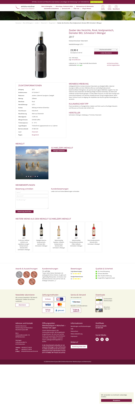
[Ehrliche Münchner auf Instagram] (102, 339)
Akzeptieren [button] (116, 400)
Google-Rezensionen (77, 276)
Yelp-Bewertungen (76, 271)
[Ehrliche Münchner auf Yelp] (107, 339)
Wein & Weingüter (28, 23)
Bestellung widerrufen (79, 346)
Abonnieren (22, 305)
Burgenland (52, 23)
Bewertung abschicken (24, 211)
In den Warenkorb (106, 53)
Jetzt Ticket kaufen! (96, 2)
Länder (37, 23)
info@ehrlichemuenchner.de (29, 351)
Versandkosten (76, 60)
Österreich (44, 23)
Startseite (18, 23)
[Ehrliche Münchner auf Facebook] (97, 339)
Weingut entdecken (59, 150)
